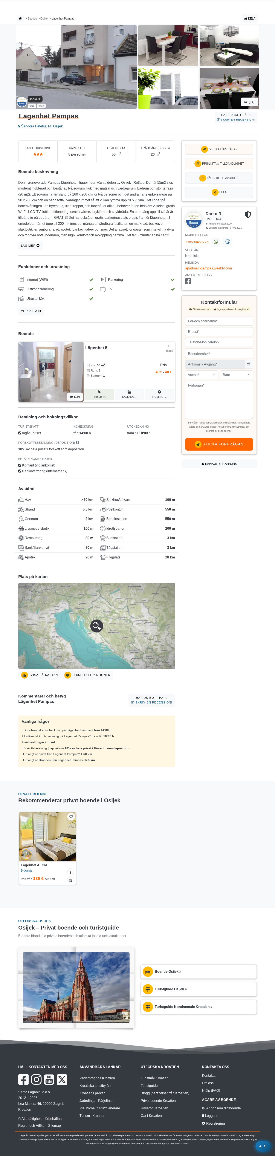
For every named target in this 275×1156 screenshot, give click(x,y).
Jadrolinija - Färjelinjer (96, 1100)
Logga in (211, 1116)
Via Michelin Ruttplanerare (99, 1108)
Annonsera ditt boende (223, 1108)
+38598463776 (196, 242)
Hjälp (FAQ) (211, 1090)
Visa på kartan (44, 675)
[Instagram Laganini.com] (36, 1079)
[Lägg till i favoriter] (71, 816)
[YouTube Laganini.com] (49, 1079)
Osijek (44, 18)
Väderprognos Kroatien (97, 1078)
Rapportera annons (220, 463)
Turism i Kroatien (92, 1116)
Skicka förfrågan (222, 149)
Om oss (208, 1083)
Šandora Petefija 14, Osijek (41, 126)
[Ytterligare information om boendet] (70, 871)
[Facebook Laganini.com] (23, 1079)
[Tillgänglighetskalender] (70, 879)
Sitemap (54, 1125)
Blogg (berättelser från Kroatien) (165, 1093)
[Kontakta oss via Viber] (227, 242)
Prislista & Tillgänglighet (222, 163)
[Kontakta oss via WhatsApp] (215, 242)
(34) (251, 102)
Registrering (215, 1123)
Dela (251, 18)
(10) (76, 396)
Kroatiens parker (92, 1093)
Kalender (129, 396)
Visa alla (29, 311)
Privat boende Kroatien (158, 1100)
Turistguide (149, 1085)
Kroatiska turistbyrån (95, 1085)
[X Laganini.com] (62, 1079)
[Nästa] (69, 836)
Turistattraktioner (91, 675)
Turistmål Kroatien (154, 1078)
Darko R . (35, 99)
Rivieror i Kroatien (154, 1108)
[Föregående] (25, 836)
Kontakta (208, 1075)
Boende (32, 18)
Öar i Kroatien (151, 1116)
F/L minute (159, 396)
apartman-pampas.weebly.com (208, 268)
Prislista (99, 396)
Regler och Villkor (32, 1125)
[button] (96, 626)
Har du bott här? (237, 117)
